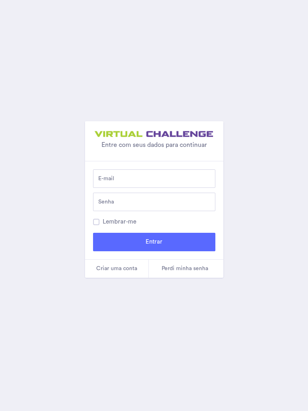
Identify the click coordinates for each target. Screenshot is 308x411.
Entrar (154, 242)
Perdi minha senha (185, 268)
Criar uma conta (116, 268)
